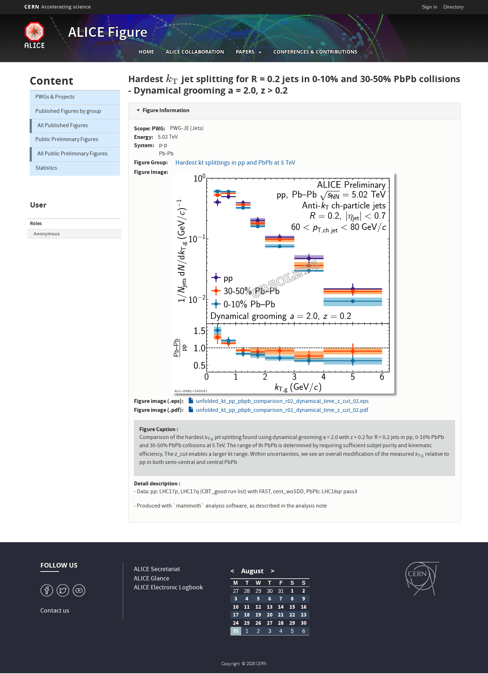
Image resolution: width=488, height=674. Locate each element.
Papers (245, 52)
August (252, 570)
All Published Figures (63, 126)
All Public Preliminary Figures (73, 154)
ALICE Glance (151, 579)
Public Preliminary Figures (66, 140)
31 (281, 591)
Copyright (231, 664)
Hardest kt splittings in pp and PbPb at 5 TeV (235, 163)
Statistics (46, 168)
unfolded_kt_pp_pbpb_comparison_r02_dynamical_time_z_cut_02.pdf (282, 410)
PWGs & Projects (55, 97)
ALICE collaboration (195, 52)
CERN (57, 6)
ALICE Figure (108, 33)
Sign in (429, 7)
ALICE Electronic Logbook (168, 588)
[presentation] (172, 79)
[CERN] (422, 578)
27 (236, 591)
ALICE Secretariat (157, 570)
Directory (453, 7)
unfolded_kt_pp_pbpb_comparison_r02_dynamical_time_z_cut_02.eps (282, 402)
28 (247, 591)
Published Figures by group (68, 112)
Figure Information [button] (166, 110)
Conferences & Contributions (315, 52)
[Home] (44, 35)
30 (270, 591)
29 (258, 591)
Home (146, 52)
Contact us (54, 611)
